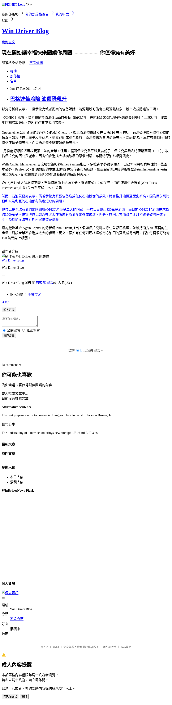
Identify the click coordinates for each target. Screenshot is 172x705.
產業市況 (34, 294)
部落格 (15, 76)
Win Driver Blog (25, 31)
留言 (50, 283)
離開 (24, 696)
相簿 (13, 71)
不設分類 (36, 63)
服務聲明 (125, 647)
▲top (5, 302)
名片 (13, 81)
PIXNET (54, 647)
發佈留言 (8, 335)
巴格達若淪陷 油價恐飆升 (38, 99)
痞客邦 (41, 283)
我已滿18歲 (10, 696)
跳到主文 (8, 42)
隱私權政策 (109, 647)
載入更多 (8, 309)
